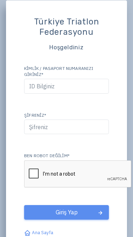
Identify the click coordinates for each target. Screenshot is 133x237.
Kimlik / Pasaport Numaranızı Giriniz (58, 71)
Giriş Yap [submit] (67, 212)
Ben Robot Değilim (47, 155)
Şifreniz (35, 115)
